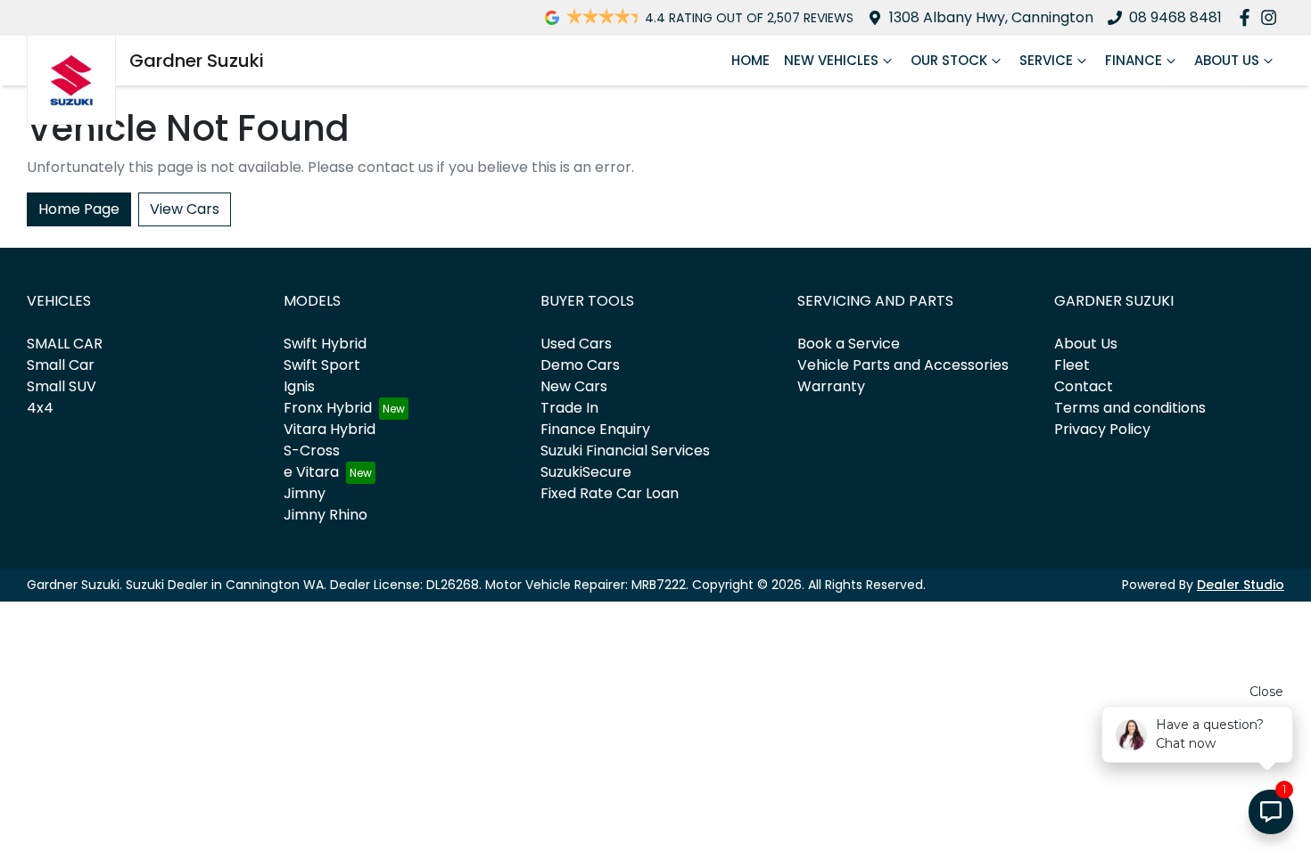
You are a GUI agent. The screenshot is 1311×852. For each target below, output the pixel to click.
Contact (1083, 386)
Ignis (299, 386)
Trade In (569, 407)
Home (750, 60)
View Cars (184, 209)
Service (1046, 60)
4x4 (40, 407)
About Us (1226, 60)
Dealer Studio (1240, 585)
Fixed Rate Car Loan (609, 493)
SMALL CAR (65, 343)
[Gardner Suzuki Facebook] (1248, 17)
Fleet (1072, 365)
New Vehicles (831, 60)
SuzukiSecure (585, 472)
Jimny (305, 493)
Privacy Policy (1102, 429)
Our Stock (949, 60)
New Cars (573, 386)
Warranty (831, 386)
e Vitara (311, 472)
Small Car (61, 365)
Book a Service (848, 343)
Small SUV (61, 386)
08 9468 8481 (1175, 17)
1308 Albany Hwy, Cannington (991, 17)
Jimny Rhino (325, 514)
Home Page (79, 209)
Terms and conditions (1130, 407)
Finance (1133, 60)
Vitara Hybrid (329, 429)
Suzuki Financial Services (625, 450)
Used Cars (576, 343)
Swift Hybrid (325, 343)
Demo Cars (580, 365)
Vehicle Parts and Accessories (903, 365)
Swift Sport (322, 365)
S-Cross (312, 450)
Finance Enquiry (595, 429)
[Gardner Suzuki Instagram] (1272, 17)
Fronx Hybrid (328, 407)
